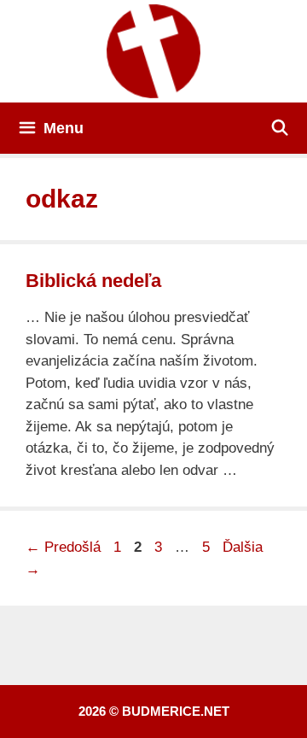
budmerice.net (175, 711)
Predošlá (63, 547)
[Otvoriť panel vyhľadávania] (280, 128)
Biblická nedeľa (93, 280)
